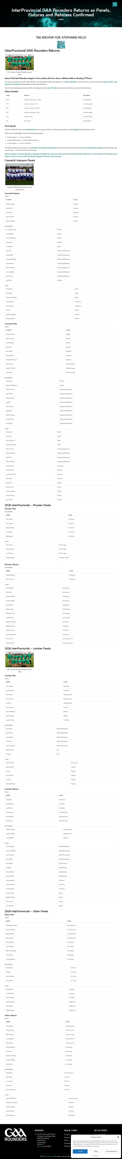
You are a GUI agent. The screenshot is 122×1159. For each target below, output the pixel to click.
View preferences (111, 1151)
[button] (118, 1137)
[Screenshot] (61, 45)
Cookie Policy (95, 1155)
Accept (80, 1151)
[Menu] (114, 6)
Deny (96, 1151)
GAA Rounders (49, 1156)
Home (61, 19)
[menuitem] (114, 5)
